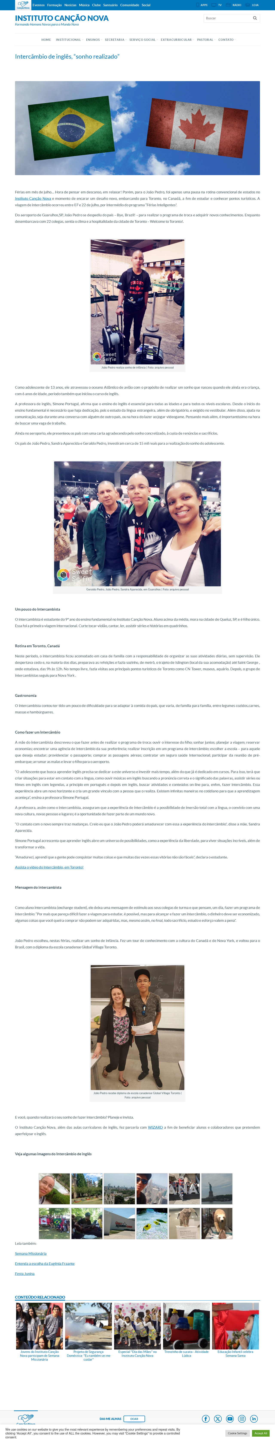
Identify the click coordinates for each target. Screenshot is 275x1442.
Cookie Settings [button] (237, 1433)
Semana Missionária (31, 1253)
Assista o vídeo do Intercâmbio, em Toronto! (49, 867)
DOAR (134, 1419)
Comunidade (129, 5)
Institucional (68, 39)
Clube (96, 5)
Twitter (217, 1419)
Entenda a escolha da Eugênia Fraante (45, 1264)
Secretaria (114, 39)
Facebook (205, 1419)
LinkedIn (254, 1419)
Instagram (241, 1419)
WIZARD (155, 1127)
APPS (204, 5)
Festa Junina (25, 1274)
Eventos (39, 5)
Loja (255, 5)
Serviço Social (143, 39)
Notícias (70, 5)
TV (220, 5)
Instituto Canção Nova (33, 198)
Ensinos (93, 39)
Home (46, 39)
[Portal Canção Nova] (23, 5)
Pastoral (205, 39)
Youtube (229, 1419)
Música (84, 5)
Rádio (237, 5)
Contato (226, 39)
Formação (54, 5)
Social (146, 5)
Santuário (110, 5)
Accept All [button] (261, 1433)
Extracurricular (176, 39)
